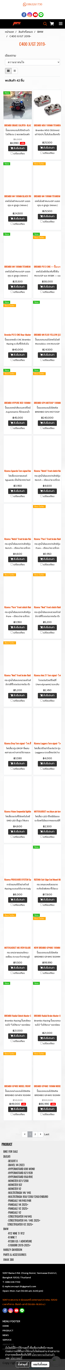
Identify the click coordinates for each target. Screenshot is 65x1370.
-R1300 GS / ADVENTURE (20, 1241)
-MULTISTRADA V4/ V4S (19, 1192)
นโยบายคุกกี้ (16, 1358)
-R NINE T (12, 1237)
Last (46, 1134)
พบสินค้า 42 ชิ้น (14, 80)
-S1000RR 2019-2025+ (19, 1245)
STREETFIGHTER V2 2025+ (20, 1224)
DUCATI (6, 1156)
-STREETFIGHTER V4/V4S (20, 1216)
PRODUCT (7, 1330)
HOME (5, 1326)
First (18, 1134)
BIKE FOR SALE (10, 1151)
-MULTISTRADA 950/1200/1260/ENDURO (28, 1196)
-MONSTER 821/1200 (18, 1181)
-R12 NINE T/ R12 (16, 1233)
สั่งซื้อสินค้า (19, 148)
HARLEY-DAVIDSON (12, 1250)
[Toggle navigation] (60, 23)
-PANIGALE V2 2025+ (18, 1208)
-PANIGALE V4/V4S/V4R (19, 1200)
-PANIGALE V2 (14, 1212)
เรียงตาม (11, 55)
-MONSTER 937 (15, 1185)
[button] (44, 24)
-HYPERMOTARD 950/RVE (20, 1177)
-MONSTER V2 (14, 1189)
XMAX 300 (8, 1259)
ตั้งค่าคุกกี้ (23, 1364)
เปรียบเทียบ (19, 153)
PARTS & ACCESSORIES (14, 1254)
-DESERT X (13, 1161)
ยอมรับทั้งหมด (40, 1364)
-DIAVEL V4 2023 (16, 1165)
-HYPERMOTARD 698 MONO (21, 1169)
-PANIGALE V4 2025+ (18, 1204)
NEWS (5, 1335)
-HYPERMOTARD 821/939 (20, 1173)
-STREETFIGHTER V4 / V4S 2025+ (24, 1220)
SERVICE (7, 1340)
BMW (5, 1229)
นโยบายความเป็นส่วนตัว (43, 1354)
